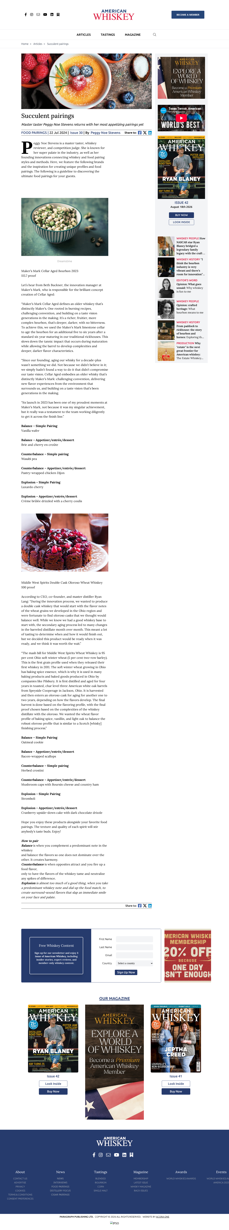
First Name (105, 939)
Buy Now (181, 215)
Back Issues (141, 1190)
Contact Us (20, 1178)
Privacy (20, 1186)
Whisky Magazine (141, 1186)
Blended (100, 1178)
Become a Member (188, 14)
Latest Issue (141, 1182)
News (60, 1178)
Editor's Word (187, 280)
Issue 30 (76, 133)
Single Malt (101, 1190)
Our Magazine (114, 998)
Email (108, 955)
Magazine (133, 35)
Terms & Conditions (20, 1194)
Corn (100, 1186)
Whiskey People (188, 238)
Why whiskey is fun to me (190, 287)
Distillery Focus (60, 1190)
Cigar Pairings (60, 1194)
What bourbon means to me (190, 308)
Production (185, 343)
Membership (141, 1178)
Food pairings (35, 133)
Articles (84, 35)
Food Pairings (60, 1186)
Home (24, 43)
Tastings (108, 35)
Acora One (162, 1216)
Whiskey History (188, 259)
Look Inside (181, 222)
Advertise (20, 1182)
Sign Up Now (126, 972)
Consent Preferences (20, 1198)
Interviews (60, 1182)
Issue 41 (176, 1076)
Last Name (105, 947)
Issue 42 (181, 203)
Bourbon (100, 1182)
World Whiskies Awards (181, 1178)
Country (107, 963)
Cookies (20, 1190)
